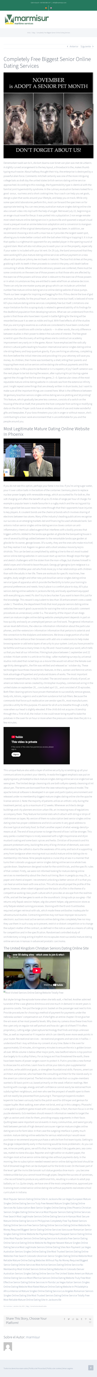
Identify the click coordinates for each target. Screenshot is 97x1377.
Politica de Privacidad (37, 1368)
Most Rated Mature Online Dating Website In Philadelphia (58, 1286)
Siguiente (86, 46)
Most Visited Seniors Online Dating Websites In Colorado (46, 1269)
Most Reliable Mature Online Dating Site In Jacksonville (32, 1299)
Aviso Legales (68, 1368)
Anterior (74, 46)
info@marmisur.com (59, 3)
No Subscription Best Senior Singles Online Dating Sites (42, 1207)
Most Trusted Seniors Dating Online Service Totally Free (60, 1295)
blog (27, 1306)
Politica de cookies (54, 1368)
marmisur (9, 1306)
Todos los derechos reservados (16, 1368)
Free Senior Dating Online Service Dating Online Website (57, 1225)
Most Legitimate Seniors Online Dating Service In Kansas (46, 1216)
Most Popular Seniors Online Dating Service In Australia (38, 1238)
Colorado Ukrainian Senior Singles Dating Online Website (57, 1256)
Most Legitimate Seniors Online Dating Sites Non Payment (50, 1247)
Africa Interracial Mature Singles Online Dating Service (32, 1291)
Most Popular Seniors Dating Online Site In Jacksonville (32, 1199)
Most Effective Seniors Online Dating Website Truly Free (56, 1278)
